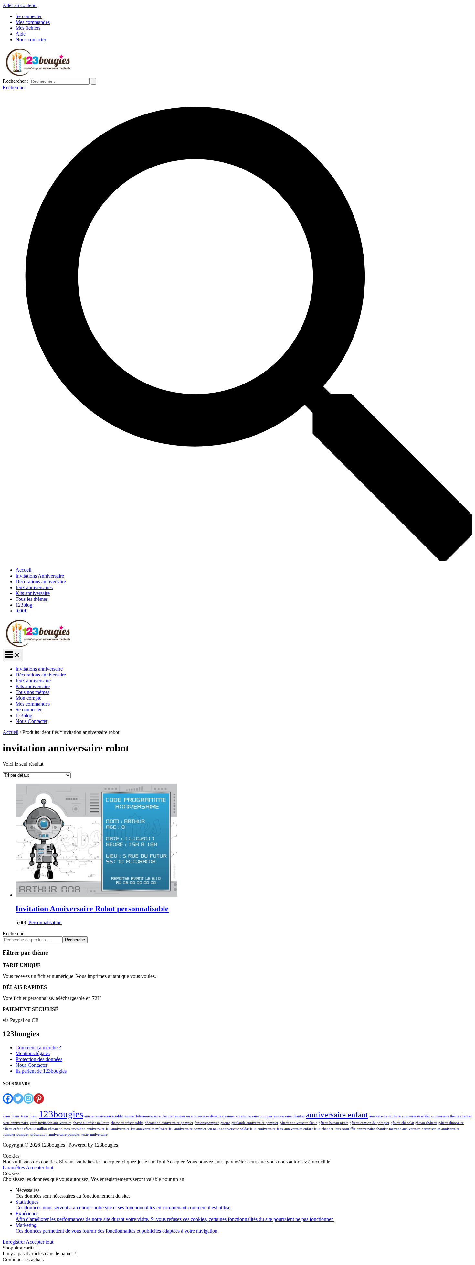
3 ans (15, 1116)
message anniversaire (404, 1128)
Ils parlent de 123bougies (41, 1071)
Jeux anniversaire (33, 680)
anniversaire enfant (337, 1114)
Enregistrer (14, 1242)
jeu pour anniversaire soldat (228, 1128)
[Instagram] (28, 1098)
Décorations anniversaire (41, 581)
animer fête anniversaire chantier (149, 1116)
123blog (24, 605)
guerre (225, 1123)
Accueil (23, 570)
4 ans (24, 1116)
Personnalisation (45, 922)
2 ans (6, 1116)
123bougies (61, 1114)
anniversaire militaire (385, 1116)
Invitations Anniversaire (40, 575)
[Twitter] (18, 1098)
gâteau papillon (35, 1128)
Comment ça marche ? (38, 1047)
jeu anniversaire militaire (149, 1128)
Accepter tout (39, 1167)
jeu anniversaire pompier (187, 1128)
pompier (22, 1134)
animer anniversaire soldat (103, 1116)
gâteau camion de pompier (369, 1123)
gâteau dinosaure (451, 1123)
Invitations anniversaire (39, 669)
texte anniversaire (94, 1134)
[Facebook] (8, 1098)
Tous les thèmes (32, 599)
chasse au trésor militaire (91, 1123)
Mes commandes (33, 22)
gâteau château (426, 1123)
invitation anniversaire (88, 1128)
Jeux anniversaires (34, 587)
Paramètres (14, 1167)
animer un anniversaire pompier (248, 1116)
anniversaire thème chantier (451, 1116)
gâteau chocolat (402, 1123)
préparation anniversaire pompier (55, 1134)
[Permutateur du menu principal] (13, 655)
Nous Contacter (32, 721)
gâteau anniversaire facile (298, 1123)
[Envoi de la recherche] (93, 81)
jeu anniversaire (118, 1128)
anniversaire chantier (289, 1116)
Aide (21, 34)
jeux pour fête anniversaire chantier (361, 1128)
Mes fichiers (28, 28)
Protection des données (39, 1059)
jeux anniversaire (263, 1128)
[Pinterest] (39, 1098)
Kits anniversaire (33, 593)
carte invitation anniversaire (50, 1123)
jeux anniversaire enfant (295, 1128)
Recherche (13, 933)
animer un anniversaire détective (199, 1116)
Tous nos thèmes (32, 692)
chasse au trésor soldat (127, 1123)
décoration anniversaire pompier (169, 1123)
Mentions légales (33, 1053)
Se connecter (29, 16)
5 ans (33, 1116)
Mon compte (28, 698)
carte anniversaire (16, 1123)
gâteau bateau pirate (333, 1123)
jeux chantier (323, 1128)
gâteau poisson (59, 1128)
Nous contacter (31, 39)
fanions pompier (207, 1123)
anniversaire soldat (416, 1116)
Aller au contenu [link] (20, 5)
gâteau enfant (13, 1128)
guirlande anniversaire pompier (254, 1123)
